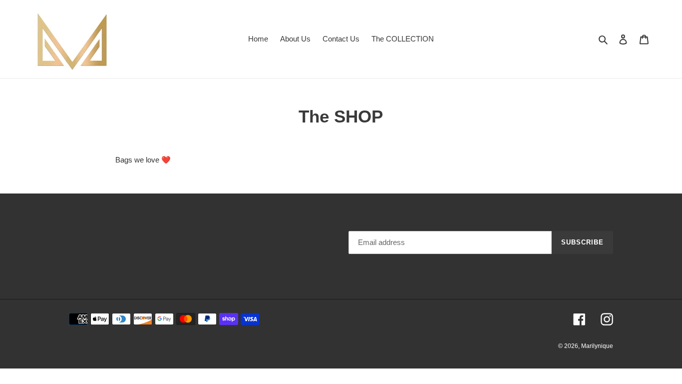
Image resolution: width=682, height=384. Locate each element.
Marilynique (597, 346)
